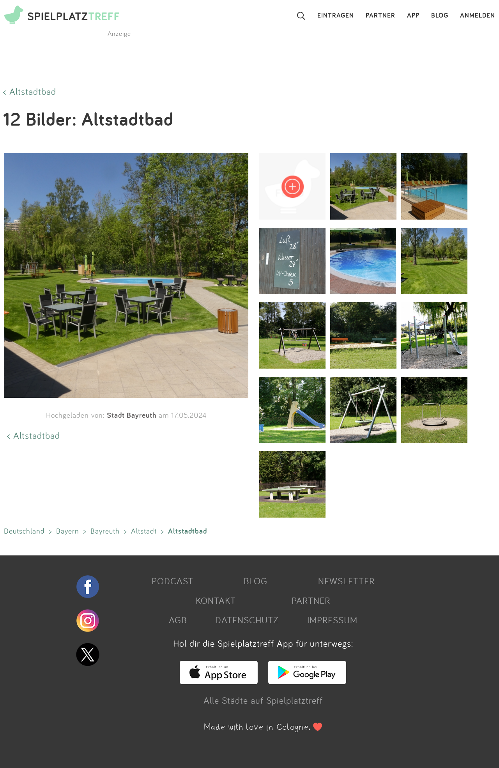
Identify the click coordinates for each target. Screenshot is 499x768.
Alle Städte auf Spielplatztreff (263, 700)
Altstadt (144, 531)
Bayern (67, 531)
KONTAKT (216, 600)
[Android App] (307, 680)
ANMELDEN (477, 15)
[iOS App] (219, 680)
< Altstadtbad (29, 91)
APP (413, 15)
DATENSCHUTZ (246, 620)
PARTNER (380, 15)
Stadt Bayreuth (131, 415)
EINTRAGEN (335, 15)
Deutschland (24, 531)
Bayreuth (105, 531)
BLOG (439, 15)
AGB (178, 620)
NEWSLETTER (346, 581)
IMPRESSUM (332, 620)
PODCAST (172, 581)
